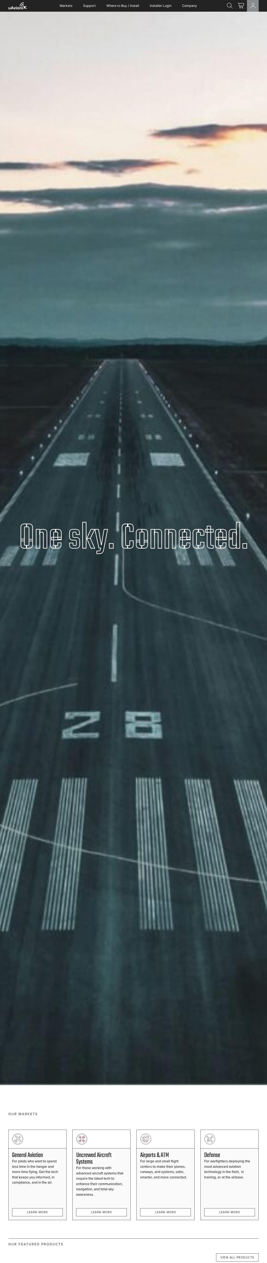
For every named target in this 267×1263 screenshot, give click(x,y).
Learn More (37, 1212)
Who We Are (23, 622)
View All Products (237, 1257)
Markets (66, 6)
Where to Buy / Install (122, 6)
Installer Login (160, 6)
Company (189, 6)
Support (89, 6)
